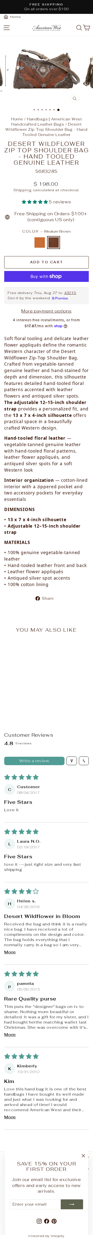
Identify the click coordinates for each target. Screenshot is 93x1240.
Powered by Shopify (46, 1236)
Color (46, 231)
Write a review (34, 760)
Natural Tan (40, 242)
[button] (35, 202)
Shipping (22, 190)
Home (17, 119)
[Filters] (71, 760)
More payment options (46, 311)
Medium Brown (54, 242)
